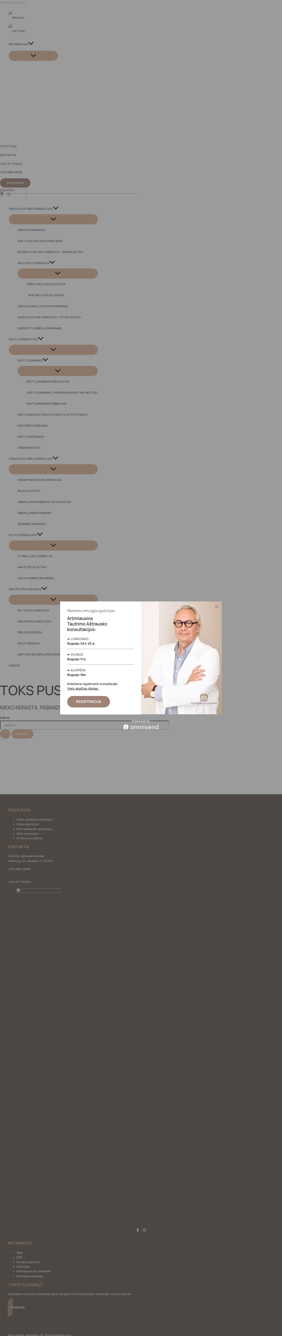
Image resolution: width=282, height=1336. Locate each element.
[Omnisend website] (141, 725)
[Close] (216, 606)
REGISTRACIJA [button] (88, 701)
